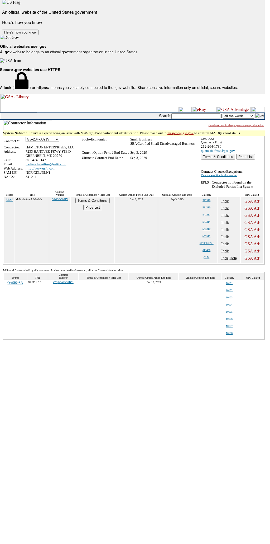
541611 (206, 236)
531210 (206, 207)
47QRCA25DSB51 (63, 282)
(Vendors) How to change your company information (236, 125)
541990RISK (207, 243)
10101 (229, 283)
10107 (229, 326)
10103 (229, 297)
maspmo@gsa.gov (180, 133)
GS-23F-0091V (60, 199)
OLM (206, 257)
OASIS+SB (15, 283)
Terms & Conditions (218, 157)
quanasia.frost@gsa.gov (218, 151)
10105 (229, 311)
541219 (206, 228)
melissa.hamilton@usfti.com (46, 164)
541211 (206, 214)
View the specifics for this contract (219, 175)
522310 (206, 200)
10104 (229, 304)
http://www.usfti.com (40, 168)
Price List (245, 157)
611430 (206, 250)
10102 (229, 290)
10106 (229, 318)
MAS (9, 200)
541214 (206, 221)
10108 (229, 333)
